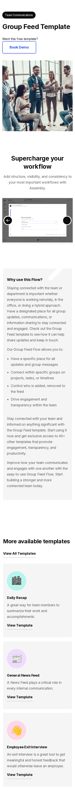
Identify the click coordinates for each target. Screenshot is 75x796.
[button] (8, 220)
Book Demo (19, 47)
